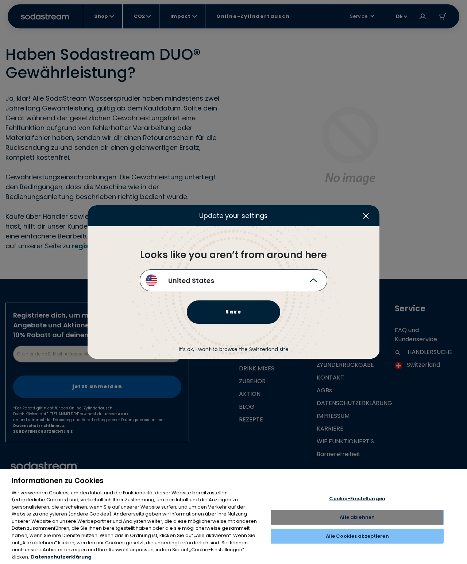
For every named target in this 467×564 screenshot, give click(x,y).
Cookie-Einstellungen (357, 498)
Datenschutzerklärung (61, 556)
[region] (233, 516)
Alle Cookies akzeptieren (357, 535)
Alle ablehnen (357, 517)
